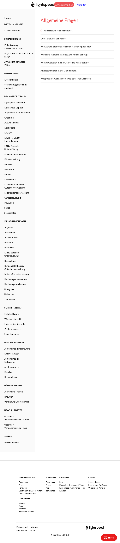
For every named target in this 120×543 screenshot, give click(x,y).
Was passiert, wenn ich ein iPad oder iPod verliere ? (66, 78)
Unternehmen (24, 498)
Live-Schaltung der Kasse (53, 38)
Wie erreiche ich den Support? (58, 30)
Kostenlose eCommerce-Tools (72, 488)
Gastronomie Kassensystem (31, 491)
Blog (61, 482)
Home (7, 17)
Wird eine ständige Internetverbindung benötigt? (65, 54)
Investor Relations (26, 511)
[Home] (42, 6)
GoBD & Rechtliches (27, 493)
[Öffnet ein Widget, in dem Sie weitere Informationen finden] (109, 538)
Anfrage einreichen (64, 4)
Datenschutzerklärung (27, 527)
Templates (50, 491)
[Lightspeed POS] (94, 528)
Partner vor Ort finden (97, 485)
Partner (91, 477)
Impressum (21, 530)
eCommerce (51, 477)
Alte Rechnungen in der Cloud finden (59, 70)
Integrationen (94, 482)
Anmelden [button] (81, 4)
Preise (21, 485)
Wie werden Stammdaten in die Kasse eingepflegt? (66, 46)
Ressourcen (64, 477)
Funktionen (23, 482)
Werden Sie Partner (96, 488)
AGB (32, 530)
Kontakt (22, 508)
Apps (48, 488)
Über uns (22, 503)
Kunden (62, 491)
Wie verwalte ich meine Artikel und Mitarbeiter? (65, 62)
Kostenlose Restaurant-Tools (71, 485)
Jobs (21, 506)
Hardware (23, 488)
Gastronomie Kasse (27, 477)
